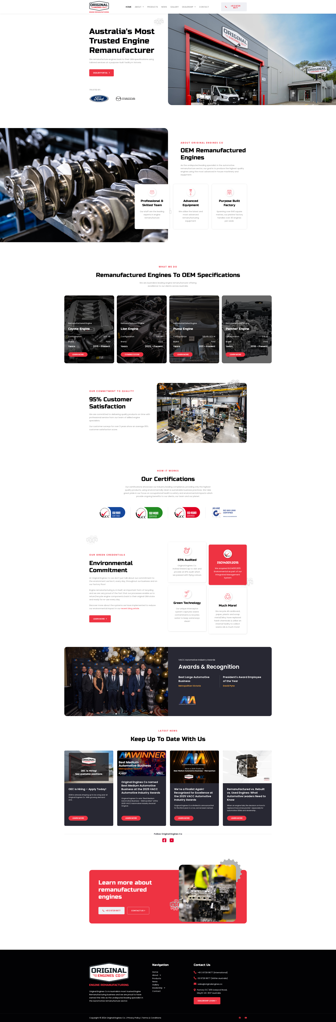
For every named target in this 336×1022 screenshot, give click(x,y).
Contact (204, 7)
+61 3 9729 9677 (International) (213, 972)
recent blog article (130, 608)
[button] (139, 7)
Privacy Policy (133, 1017)
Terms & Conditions (151, 1017)
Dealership (187, 7)
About (138, 7)
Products (152, 7)
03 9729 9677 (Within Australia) (213, 978)
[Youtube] (246, 1018)
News (164, 7)
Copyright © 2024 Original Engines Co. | (108, 1017)
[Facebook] (240, 1018)
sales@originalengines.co (210, 984)
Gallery (174, 7)
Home (128, 7)
